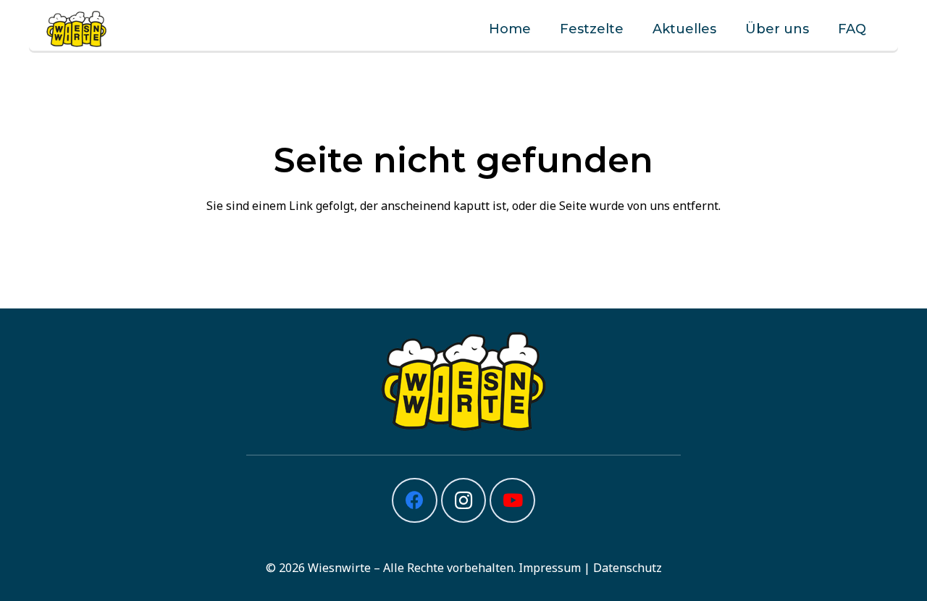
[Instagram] (464, 501)
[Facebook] (414, 501)
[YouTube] (512, 501)
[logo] (76, 29)
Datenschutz (627, 568)
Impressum (550, 568)
